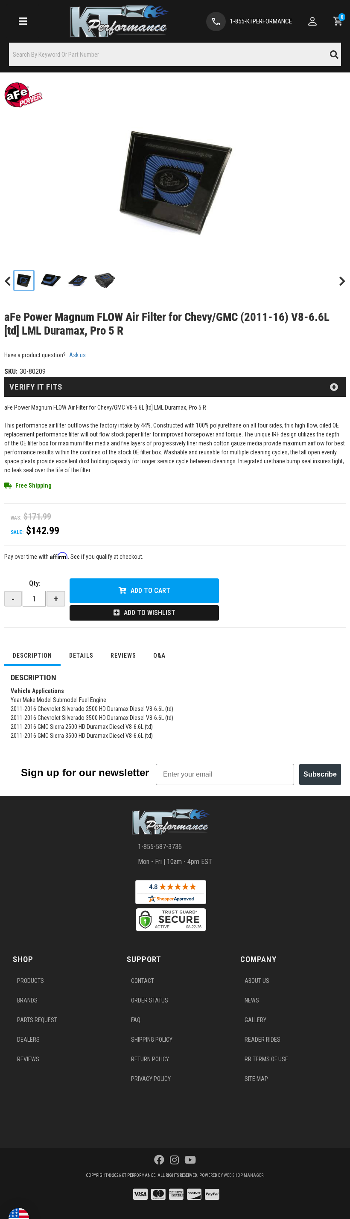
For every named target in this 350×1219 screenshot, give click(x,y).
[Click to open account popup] (312, 21)
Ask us (77, 355)
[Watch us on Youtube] (190, 1160)
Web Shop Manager (243, 1175)
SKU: (11, 371)
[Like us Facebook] (159, 1160)
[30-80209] (175, 182)
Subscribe (320, 774)
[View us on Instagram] (174, 1160)
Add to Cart (150, 590)
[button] (175, 54)
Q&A (159, 655)
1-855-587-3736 (160, 847)
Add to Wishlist (149, 613)
